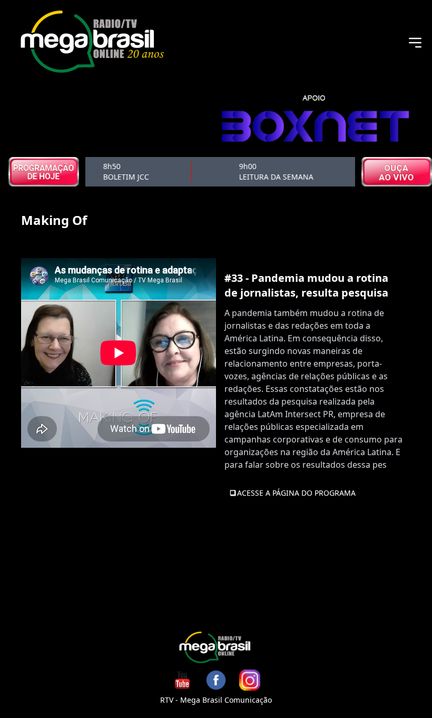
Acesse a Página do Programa (296, 493)
